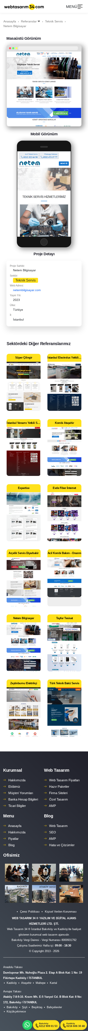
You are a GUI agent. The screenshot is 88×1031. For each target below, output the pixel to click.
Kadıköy (12, 982)
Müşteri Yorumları (20, 793)
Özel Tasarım (58, 799)
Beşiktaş (37, 1007)
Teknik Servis (25, 280)
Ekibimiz (14, 786)
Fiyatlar (13, 838)
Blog (11, 845)
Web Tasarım (56, 770)
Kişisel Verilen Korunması (61, 911)
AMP (52, 806)
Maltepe (40, 982)
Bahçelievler (54, 1007)
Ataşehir (26, 982)
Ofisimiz (11, 855)
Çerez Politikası (30, 911)
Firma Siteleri (58, 793)
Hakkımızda (16, 780)
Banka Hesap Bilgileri (23, 799)
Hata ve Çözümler (62, 845)
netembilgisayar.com (27, 290)
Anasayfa (14, 826)
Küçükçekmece (16, 1011)
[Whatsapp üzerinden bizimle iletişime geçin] (27, 1025)
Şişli (24, 1007)
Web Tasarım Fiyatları (64, 780)
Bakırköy (12, 1007)
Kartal (53, 982)
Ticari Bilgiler (17, 806)
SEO (52, 832)
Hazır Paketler (59, 786)
